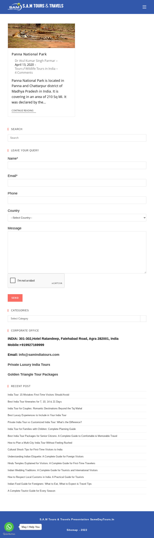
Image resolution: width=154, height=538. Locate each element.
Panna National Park (29, 54)
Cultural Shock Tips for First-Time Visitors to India (35, 449)
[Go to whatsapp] (9, 527)
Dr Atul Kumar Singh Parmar (35, 61)
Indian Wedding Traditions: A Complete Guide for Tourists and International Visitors (53, 470)
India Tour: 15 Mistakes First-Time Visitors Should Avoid (38, 394)
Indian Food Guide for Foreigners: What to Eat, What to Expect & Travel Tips (50, 483)
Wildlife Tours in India (40, 69)
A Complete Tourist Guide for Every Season (31, 490)
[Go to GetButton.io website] (9, 534)
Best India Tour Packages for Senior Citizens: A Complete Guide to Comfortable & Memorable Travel (62, 436)
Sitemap (72, 529)
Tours (19, 69)
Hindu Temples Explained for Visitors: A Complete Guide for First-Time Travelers (51, 463)
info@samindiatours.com (38, 355)
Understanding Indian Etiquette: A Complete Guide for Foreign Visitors (46, 456)
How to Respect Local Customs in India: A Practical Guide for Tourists (46, 477)
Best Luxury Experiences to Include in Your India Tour (37, 415)
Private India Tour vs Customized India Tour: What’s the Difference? (45, 422)
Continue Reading (22, 110)
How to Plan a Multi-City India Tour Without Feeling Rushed (40, 442)
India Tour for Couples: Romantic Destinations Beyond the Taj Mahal (45, 408)
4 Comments (24, 72)
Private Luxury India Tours (29, 365)
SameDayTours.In (102, 519)
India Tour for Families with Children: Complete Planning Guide (42, 429)
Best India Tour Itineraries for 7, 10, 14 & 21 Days (35, 401)
